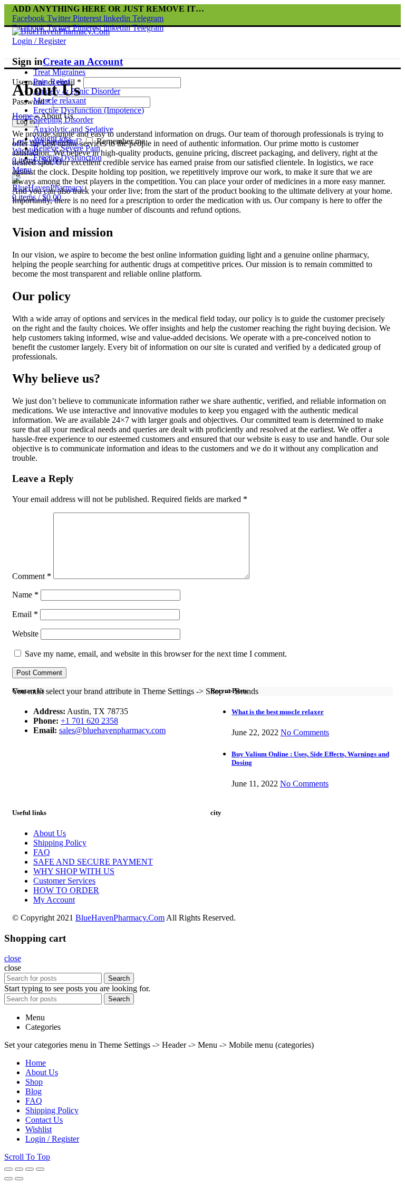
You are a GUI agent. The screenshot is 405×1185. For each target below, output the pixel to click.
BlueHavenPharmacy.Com (120, 917)
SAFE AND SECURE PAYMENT (93, 861)
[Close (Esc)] (8, 1169)
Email (25, 614)
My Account (54, 899)
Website (25, 633)
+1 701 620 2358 (89, 720)
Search (119, 978)
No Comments (305, 732)
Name (25, 594)
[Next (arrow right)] (19, 1178)
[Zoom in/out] (40, 1169)
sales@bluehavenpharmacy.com (112, 730)
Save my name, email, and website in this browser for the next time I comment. (156, 653)
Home (22, 115)
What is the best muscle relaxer (278, 712)
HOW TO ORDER (66, 890)
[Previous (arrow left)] (8, 1178)
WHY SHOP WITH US (73, 871)
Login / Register (52, 1138)
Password (31, 101)
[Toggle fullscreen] (29, 1169)
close (12, 958)
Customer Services (64, 880)
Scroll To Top (27, 1156)
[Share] (19, 1169)
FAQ (41, 852)
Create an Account (83, 61)
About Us (49, 833)
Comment (31, 576)
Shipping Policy (59, 842)
